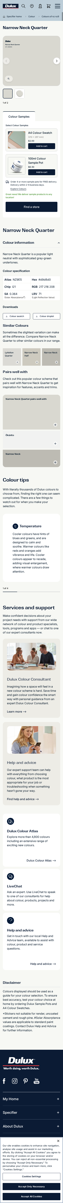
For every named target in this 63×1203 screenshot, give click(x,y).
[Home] (5, 16)
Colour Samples (19, 116)
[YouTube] (36, 1081)
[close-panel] (57, 6)
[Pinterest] (25, 1081)
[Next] (56, 60)
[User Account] (40, 6)
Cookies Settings (31, 1176)
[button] (16, 316)
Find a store (31, 207)
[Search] (23, 6)
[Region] (31, 6)
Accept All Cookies (31, 1196)
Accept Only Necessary (31, 1186)
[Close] (58, 1141)
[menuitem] (11, 1099)
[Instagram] (15, 1081)
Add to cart (41, 146)
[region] (31, 1170)
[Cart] (49, 6)
